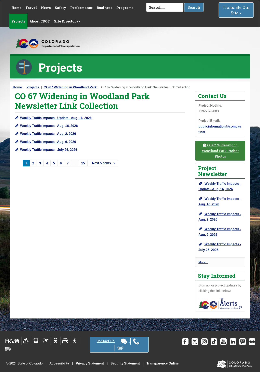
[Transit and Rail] (36, 341)
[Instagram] (204, 341)
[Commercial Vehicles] (8, 349)
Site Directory (66, 21)
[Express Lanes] (12, 341)
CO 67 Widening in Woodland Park (70, 87)
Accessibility (59, 363)
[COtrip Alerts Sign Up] (220, 303)
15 (83, 163)
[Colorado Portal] (235, 363)
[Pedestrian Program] (75, 341)
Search (194, 7)
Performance (81, 7)
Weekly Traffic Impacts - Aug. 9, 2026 (48, 142)
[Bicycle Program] (26, 341)
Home (16, 7)
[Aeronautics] (46, 341)
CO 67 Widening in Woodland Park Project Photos (220, 150)
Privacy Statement (90, 363)
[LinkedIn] (233, 341)
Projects (18, 21)
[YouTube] (223, 341)
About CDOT (39, 21)
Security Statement (125, 363)
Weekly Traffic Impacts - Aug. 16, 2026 (49, 126)
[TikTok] (214, 341)
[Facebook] (185, 341)
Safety (60, 7)
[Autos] (65, 341)
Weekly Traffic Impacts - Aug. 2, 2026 (48, 133)
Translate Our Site (236, 10)
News (46, 7)
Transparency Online (162, 363)
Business (104, 7)
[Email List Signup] (242, 341)
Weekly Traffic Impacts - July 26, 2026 (48, 149)
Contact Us (106, 341)
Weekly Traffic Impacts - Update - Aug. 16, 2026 (56, 118)
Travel (31, 7)
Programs (124, 7)
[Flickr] (252, 341)
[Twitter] (195, 341)
